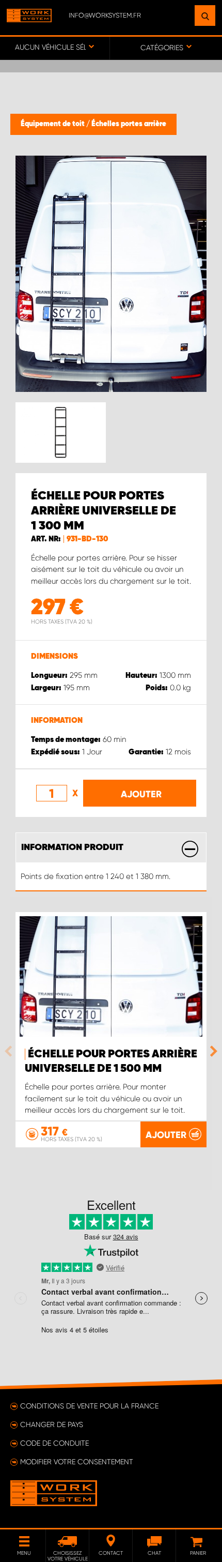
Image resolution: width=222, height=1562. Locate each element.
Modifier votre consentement (76, 1462)
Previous (11, 1051)
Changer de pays (51, 1424)
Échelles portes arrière (128, 124)
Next (211, 1051)
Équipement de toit (53, 124)
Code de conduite (54, 1443)
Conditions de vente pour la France (89, 1406)
